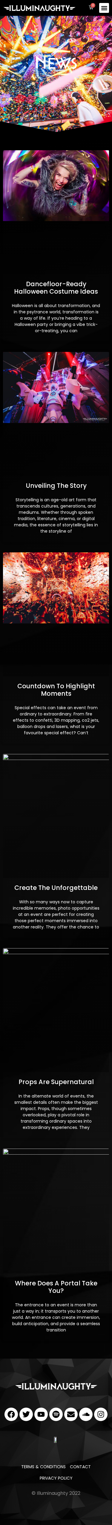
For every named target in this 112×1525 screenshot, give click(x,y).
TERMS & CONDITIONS (43, 1467)
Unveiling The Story (56, 485)
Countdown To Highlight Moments (56, 690)
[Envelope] (71, 1414)
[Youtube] (41, 1414)
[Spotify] (56, 1414)
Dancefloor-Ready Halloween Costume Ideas (56, 288)
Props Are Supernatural (56, 1082)
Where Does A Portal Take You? (56, 1287)
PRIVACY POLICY (56, 1478)
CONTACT (80, 1467)
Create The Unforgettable (56, 887)
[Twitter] (26, 1414)
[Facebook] (11, 1414)
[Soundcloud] (86, 1414)
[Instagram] (101, 1414)
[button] (104, 8)
